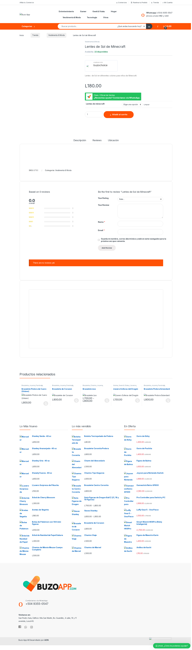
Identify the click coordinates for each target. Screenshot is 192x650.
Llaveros (133, 385)
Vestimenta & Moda (72, 17)
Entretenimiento (66, 11)
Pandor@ (39, 385)
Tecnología (92, 17)
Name (101, 222)
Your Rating (103, 198)
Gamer (83, 11)
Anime (115, 385)
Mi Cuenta (168, 2)
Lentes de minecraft (95, 104)
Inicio (22, 35)
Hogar (114, 11)
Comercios (122, 2)
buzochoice (100, 65)
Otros (105, 17)
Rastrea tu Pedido (140, 2)
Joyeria (32, 385)
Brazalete (25, 385)
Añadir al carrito (119, 114)
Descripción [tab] (79, 140)
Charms (93, 385)
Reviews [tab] (96, 140)
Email (101, 230)
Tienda (156, 2)
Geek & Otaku (98, 11)
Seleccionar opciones (43, 403)
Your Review (103, 205)
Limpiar (146, 105)
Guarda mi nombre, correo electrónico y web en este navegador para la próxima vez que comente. (133, 240)
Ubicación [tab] (113, 140)
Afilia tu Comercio (27, 2)
